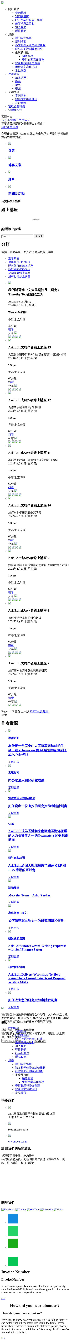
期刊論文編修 (23, 38)
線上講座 (20, 77)
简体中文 (15, 120)
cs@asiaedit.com (17, 1141)
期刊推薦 (20, 41)
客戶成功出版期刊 (26, 99)
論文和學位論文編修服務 (30, 45)
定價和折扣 (15, 110)
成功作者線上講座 (19, 272)
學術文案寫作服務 (33, 59)
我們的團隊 (22, 16)
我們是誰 (20, 12)
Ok (3, 1298)
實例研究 (20, 95)
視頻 (18, 88)
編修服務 (27, 56)
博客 (18, 84)
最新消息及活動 (24, 23)
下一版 (38, 711)
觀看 (11, 329)
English (5, 120)
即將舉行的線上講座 (20, 265)
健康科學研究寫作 (19, 262)
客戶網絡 (20, 102)
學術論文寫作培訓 (26, 66)
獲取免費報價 (16, 106)
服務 (11, 1060)
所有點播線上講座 (19, 276)
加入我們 (20, 27)
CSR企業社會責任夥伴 (29, 20)
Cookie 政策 (22, 1053)
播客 (18, 81)
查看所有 (13, 258)
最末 (45, 711)
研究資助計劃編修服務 (29, 48)
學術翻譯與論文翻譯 (27, 63)
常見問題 (20, 70)
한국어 (26, 120)
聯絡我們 (20, 30)
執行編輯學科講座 (19, 269)
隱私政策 (20, 1056)
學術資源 (13, 74)
